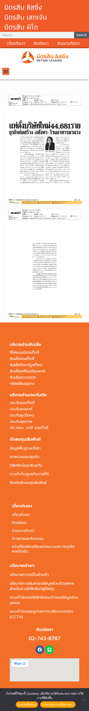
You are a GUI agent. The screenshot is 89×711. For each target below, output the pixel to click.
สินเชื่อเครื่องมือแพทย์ (27, 371)
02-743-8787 (44, 638)
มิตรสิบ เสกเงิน (25, 17)
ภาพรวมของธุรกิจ (25, 457)
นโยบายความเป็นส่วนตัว (29, 575)
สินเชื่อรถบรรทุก (23, 377)
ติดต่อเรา (19, 523)
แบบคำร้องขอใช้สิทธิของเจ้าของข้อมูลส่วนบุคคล (44, 600)
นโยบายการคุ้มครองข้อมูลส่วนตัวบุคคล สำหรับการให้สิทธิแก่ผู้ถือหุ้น (42, 586)
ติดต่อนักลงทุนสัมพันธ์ (28, 483)
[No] (83, 699)
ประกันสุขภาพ (21, 421)
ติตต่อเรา (41, 43)
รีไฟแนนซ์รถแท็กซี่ (24, 352)
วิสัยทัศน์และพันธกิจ (26, 465)
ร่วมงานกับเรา (68, 43)
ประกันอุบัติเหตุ (22, 415)
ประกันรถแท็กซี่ (22, 403)
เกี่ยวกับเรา (16, 43)
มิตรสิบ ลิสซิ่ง (23, 7)
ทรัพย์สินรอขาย (22, 384)
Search (81, 35)
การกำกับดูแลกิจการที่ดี (29, 474)
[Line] (49, 649)
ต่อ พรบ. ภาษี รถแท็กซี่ (29, 428)
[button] (5, 71)
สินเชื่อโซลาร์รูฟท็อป (26, 365)
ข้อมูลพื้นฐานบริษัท (25, 448)
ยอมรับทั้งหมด (27, 704)
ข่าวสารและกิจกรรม (28, 539)
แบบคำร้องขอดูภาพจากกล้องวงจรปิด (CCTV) (41, 614)
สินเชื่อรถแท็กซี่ (22, 359)
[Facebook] (39, 649)
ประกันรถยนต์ (21, 409)
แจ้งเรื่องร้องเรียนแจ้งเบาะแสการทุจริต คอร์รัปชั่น (43, 549)
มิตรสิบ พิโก (21, 27)
